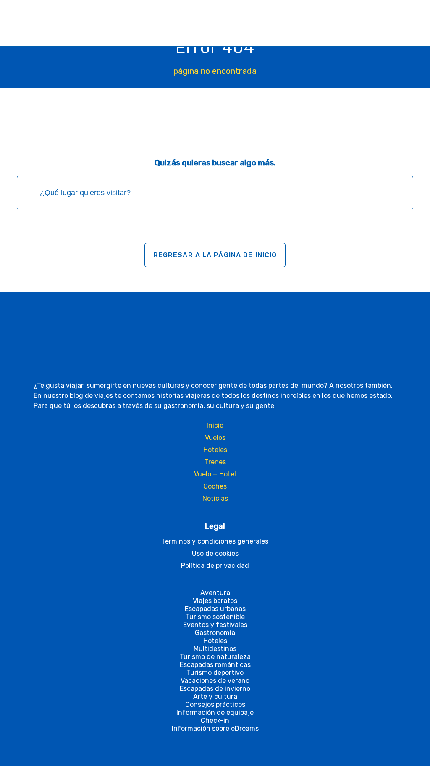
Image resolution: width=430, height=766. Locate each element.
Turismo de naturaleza (215, 657)
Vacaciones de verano (215, 681)
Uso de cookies (215, 553)
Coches (215, 486)
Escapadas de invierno (215, 689)
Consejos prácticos (215, 704)
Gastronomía (215, 633)
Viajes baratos (215, 601)
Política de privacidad (215, 566)
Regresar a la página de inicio (215, 255)
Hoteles (215, 450)
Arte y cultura (215, 697)
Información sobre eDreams (215, 728)
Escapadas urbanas (215, 609)
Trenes (215, 462)
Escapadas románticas (215, 665)
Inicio (215, 425)
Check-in (215, 720)
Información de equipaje (215, 712)
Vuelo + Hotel (215, 474)
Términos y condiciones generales (215, 541)
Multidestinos (215, 649)
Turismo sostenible (215, 617)
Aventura (215, 593)
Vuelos (215, 438)
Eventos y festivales (215, 625)
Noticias (215, 498)
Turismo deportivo (215, 673)
